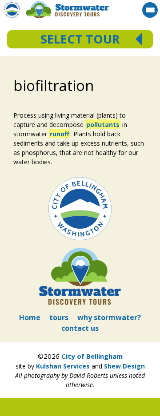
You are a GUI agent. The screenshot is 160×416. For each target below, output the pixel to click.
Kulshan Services (63, 366)
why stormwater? (109, 317)
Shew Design (124, 366)
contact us (80, 328)
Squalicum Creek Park (81, 61)
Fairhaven (80, 98)
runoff (59, 134)
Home (29, 317)
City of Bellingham (92, 356)
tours (58, 317)
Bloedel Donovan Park (81, 70)
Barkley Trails (81, 79)
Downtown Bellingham (81, 89)
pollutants (103, 124)
